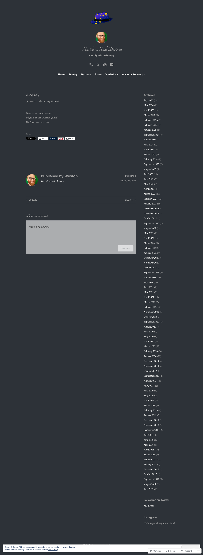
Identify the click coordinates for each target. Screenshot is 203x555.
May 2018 (149, 444)
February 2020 (151, 351)
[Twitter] (98, 64)
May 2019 (149, 395)
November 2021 (151, 262)
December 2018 (151, 420)
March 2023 (149, 193)
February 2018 (151, 459)
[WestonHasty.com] (91, 64)
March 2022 (149, 242)
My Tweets (149, 505)
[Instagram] (104, 64)
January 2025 (150, 129)
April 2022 (149, 237)
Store (98, 74)
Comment (125, 248)
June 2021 (149, 287)
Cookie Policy (53, 549)
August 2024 (150, 139)
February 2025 (151, 124)
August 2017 (150, 484)
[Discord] (111, 64)
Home (61, 74)
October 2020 (150, 316)
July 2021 (148, 282)
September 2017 (151, 479)
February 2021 (151, 306)
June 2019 (149, 390)
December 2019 (151, 361)
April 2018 (149, 449)
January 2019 (150, 415)
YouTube (110, 74)
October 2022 (150, 218)
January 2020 (150, 356)
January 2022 (150, 252)
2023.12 (31, 200)
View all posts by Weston (52, 180)
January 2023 (150, 203)
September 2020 (151, 321)
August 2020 (150, 326)
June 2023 (149, 178)
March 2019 (149, 405)
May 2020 (149, 336)
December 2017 (151, 469)
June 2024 (149, 144)
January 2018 (150, 464)
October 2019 (150, 370)
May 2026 (149, 105)
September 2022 (151, 223)
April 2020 (149, 341)
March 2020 (149, 346)
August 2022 (150, 228)
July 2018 (148, 434)
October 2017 (150, 474)
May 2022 (149, 233)
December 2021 (151, 257)
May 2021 (149, 292)
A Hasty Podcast (132, 74)
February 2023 (151, 198)
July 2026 (148, 100)
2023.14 (129, 200)
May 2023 (149, 183)
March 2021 (149, 302)
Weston (32, 101)
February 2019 (151, 410)
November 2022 (151, 213)
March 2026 (149, 114)
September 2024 (151, 134)
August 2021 (150, 277)
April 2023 (149, 188)
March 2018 (149, 454)
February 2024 (151, 159)
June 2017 (149, 488)
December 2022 (151, 208)
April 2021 (149, 296)
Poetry (73, 74)
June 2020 (149, 331)
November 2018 (151, 424)
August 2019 (150, 380)
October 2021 (150, 267)
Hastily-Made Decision (101, 49)
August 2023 (150, 169)
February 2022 (151, 247)
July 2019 (148, 385)
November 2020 (151, 311)
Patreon (86, 74)
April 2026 (149, 110)
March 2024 (149, 154)
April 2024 (149, 149)
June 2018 (149, 439)
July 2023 (148, 174)
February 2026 (151, 119)
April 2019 (149, 400)
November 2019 (151, 365)
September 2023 (151, 164)
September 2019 (151, 375)
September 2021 (151, 272)
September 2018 (151, 429)
